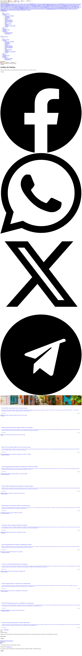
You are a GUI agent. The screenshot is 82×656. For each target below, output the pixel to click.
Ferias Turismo (7, 17)
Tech (6, 22)
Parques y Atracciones (9, 20)
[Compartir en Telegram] (41, 394)
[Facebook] (18, 1)
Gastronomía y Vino (8, 19)
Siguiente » (7, 629)
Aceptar (2, 650)
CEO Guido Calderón (9, 32)
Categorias (4, 14)
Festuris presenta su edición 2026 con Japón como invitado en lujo (16, 5)
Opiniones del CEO (6, 29)
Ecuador (6, 26)
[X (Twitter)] (19, 1)
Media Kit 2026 (7, 33)
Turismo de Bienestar (8, 21)
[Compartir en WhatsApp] (41, 233)
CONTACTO (5, 31)
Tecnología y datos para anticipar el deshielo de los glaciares (47, 5)
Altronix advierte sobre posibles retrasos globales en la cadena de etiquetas (62, 4)
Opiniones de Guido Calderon (10, 25)
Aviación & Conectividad (9, 15)
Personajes (4, 30)
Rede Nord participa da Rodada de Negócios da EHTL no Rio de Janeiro (45, 3)
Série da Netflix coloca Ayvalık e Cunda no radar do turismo (15, 3)
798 (4, 629)
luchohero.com (9, 646)
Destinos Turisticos (6, 13)
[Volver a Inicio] (3, 10)
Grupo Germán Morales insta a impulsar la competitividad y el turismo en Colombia (25, 4)
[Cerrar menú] (7, 36)
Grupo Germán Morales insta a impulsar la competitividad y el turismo (15, 9)
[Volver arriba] (1, 631)
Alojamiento (7, 16)
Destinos (6, 18)
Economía (6, 24)
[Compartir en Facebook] (41, 152)
